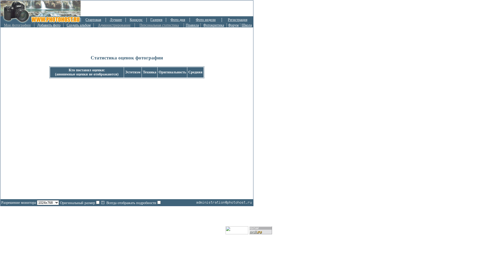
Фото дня (178, 20)
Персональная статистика (159, 25)
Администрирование (114, 25)
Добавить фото (48, 25)
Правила (192, 25)
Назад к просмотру (127, 149)
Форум (233, 25)
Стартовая (93, 20)
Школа (247, 25)
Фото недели (206, 20)
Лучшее (116, 20)
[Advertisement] (192, 8)
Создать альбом (79, 25)
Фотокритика (213, 25)
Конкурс (136, 20)
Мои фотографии (17, 25)
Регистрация (237, 20)
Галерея (156, 20)
